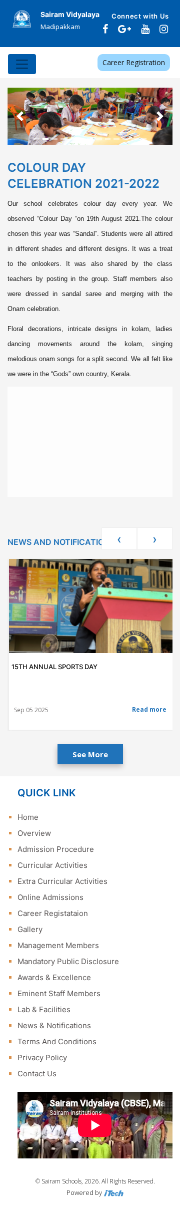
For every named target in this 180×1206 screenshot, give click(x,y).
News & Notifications (54, 1025)
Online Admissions (51, 897)
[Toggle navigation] (22, 64)
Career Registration (133, 62)
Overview (34, 833)
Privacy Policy (42, 1057)
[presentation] (119, 538)
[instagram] (164, 29)
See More (90, 754)
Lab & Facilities (44, 1009)
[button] (20, 116)
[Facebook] (105, 29)
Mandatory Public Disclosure (68, 961)
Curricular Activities (53, 865)
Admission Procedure (56, 849)
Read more (149, 709)
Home (28, 817)
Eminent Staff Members (59, 993)
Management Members (58, 945)
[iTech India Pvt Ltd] (114, 1192)
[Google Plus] (124, 29)
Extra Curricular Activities (63, 881)
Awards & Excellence (54, 977)
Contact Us (37, 1073)
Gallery (30, 929)
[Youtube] (145, 29)
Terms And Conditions (57, 1041)
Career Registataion (53, 913)
